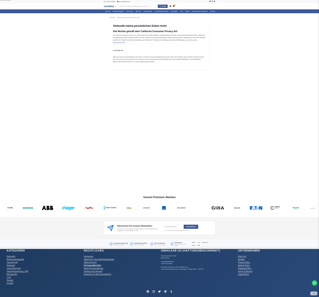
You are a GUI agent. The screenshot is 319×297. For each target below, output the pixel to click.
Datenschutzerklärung (93, 268)
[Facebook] (210, 1)
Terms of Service (245, 271)
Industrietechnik (147, 11)
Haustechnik (129, 11)
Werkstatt (138, 11)
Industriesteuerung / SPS (161, 11)
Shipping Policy (244, 268)
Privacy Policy (244, 262)
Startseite (107, 11)
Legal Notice (243, 274)
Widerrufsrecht (90, 262)
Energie (187, 11)
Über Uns (242, 256)
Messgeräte (174, 11)
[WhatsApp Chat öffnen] (314, 283)
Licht (181, 11)
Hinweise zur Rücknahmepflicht (97, 274)
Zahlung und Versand (93, 271)
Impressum (88, 256)
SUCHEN (163, 6)
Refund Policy (244, 265)
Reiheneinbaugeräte (118, 11)
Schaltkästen (213, 11)
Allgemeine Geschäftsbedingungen (99, 259)
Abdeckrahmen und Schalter (199, 11)
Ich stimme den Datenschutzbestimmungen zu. (178, 230)
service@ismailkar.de (124, 1)
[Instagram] (212, 1)
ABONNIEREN (191, 226)
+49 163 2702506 (111, 1)
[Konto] (170, 6)
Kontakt (10, 283)
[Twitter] (214, 1)
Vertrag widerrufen (92, 265)
